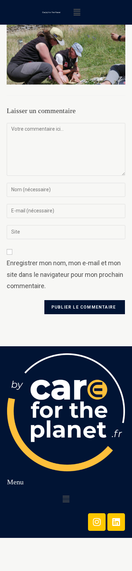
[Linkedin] (116, 522)
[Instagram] (97, 522)
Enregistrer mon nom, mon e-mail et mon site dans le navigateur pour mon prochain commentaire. (65, 274)
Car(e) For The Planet (51, 12)
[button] (77, 12)
